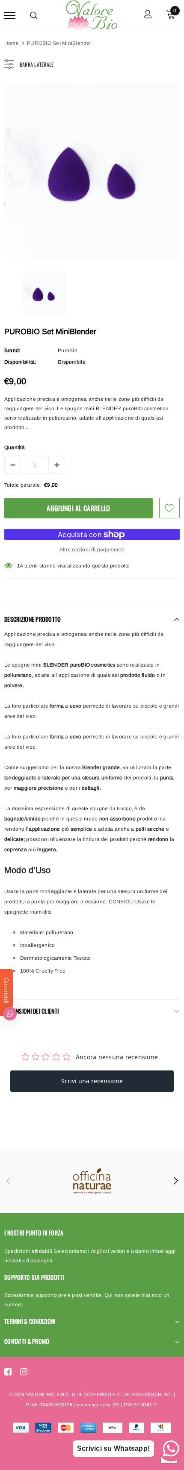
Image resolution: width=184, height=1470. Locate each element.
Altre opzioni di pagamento (92, 550)
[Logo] (91, 14)
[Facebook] (8, 1372)
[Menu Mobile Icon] (9, 15)
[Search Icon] (34, 15)
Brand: (12, 350)
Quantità (14, 447)
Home (11, 43)
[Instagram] (23, 1372)
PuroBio (67, 350)
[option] (92, 171)
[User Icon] (148, 15)
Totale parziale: (23, 485)
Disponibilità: (20, 362)
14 (20, 566)
